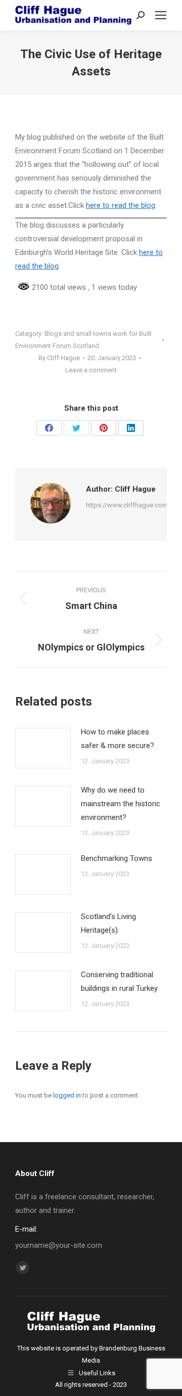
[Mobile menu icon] (161, 15)
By (59, 358)
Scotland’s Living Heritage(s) (108, 923)
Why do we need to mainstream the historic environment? (120, 804)
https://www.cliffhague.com (127, 505)
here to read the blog (120, 205)
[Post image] (43, 748)
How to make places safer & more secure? (117, 738)
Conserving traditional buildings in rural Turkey (119, 981)
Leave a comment (91, 370)
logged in (67, 1095)
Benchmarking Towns (116, 858)
